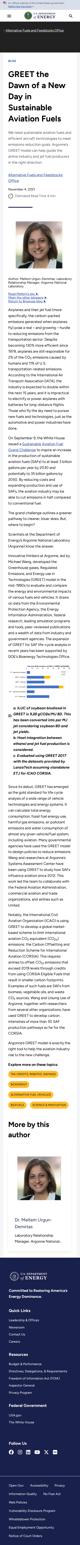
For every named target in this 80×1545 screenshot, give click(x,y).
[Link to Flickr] (55, 1452)
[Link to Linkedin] (28, 1452)
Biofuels (17, 1105)
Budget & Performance (25, 1364)
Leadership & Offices (24, 1320)
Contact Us (17, 1334)
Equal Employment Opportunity (31, 1527)
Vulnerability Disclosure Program (32, 1511)
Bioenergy (19, 1084)
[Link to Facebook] (11, 1452)
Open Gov (16, 1485)
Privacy (60, 1485)
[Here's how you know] (40, 5)
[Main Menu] (9, 16)
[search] (71, 16)
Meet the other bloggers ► (27, 297)
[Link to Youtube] (37, 1452)
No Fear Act (52, 1494)
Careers (14, 1341)
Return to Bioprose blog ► (27, 301)
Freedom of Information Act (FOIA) (34, 1378)
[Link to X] (46, 1452)
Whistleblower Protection (27, 1519)
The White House (21, 1422)
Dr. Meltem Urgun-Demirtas (33, 1223)
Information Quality (23, 1494)
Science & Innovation (49, 1105)
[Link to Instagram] (20, 1452)
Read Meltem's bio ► (23, 294)
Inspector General (21, 1385)
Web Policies (18, 1502)
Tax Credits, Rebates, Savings (33, 1074)
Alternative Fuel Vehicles (31, 1094)
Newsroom (16, 1327)
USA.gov (15, 1415)
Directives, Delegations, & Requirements (38, 1371)
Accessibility (39, 1485)
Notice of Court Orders (25, 1536)
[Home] (40, 19)
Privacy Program (20, 1393)
